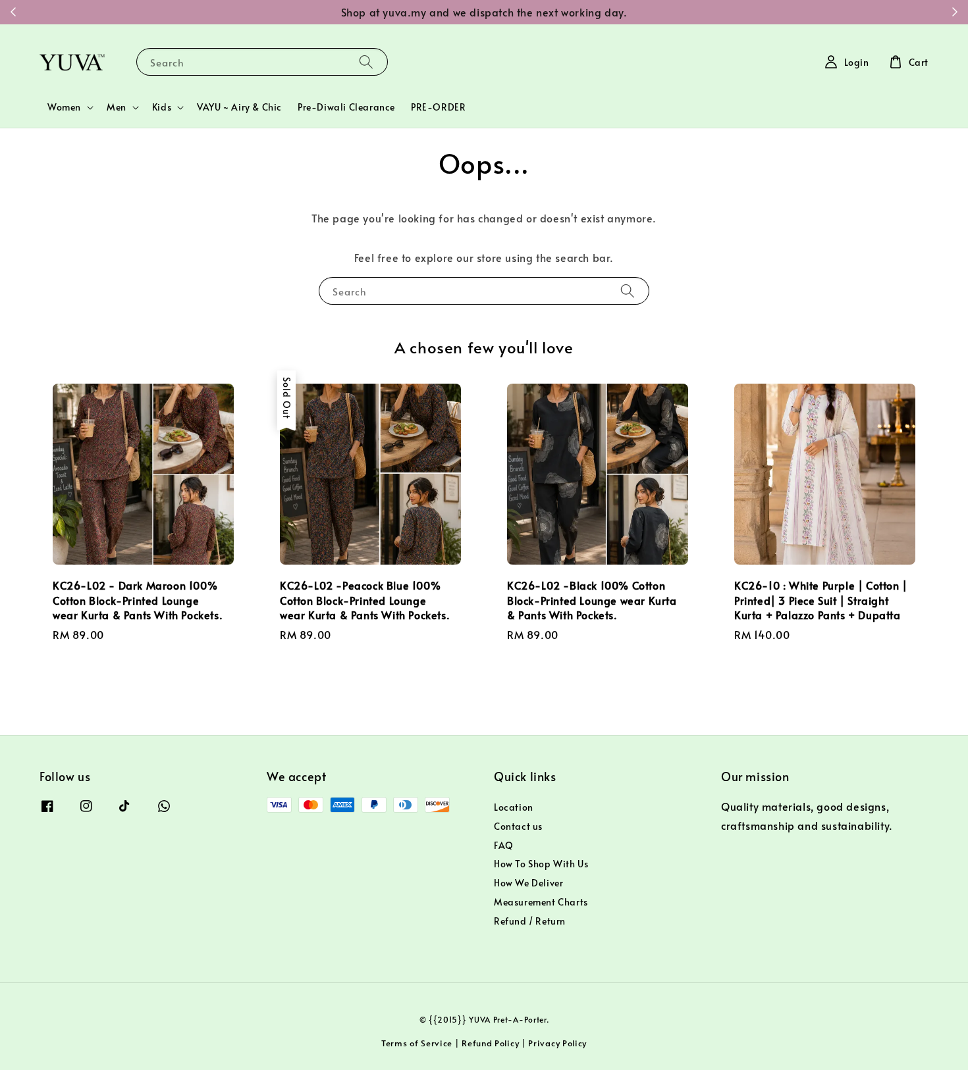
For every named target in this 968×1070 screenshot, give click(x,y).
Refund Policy (490, 1043)
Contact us (518, 826)
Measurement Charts (541, 902)
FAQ (504, 845)
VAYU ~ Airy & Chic (239, 107)
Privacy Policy (557, 1043)
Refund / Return (530, 921)
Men (116, 107)
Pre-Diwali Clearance (346, 107)
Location (513, 807)
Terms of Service (416, 1043)
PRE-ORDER (438, 107)
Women (64, 107)
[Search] (366, 61)
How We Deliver (528, 883)
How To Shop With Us (541, 863)
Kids (161, 107)
